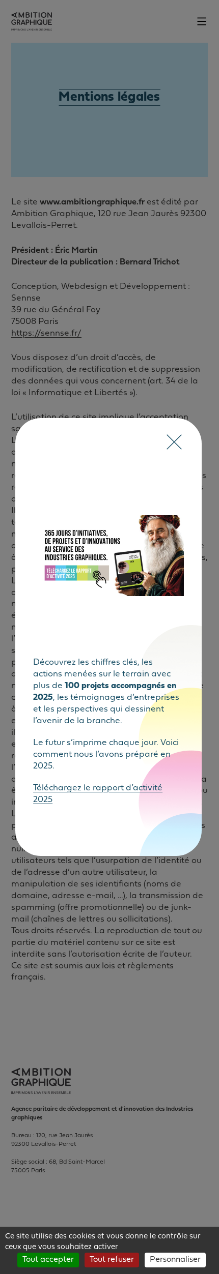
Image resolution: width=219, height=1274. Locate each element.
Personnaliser (175, 1260)
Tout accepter (48, 1260)
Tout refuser (112, 1260)
